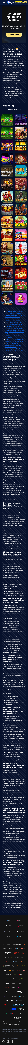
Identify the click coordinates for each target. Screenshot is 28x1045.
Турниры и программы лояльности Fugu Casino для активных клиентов (13, 345)
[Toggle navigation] (4, 2)
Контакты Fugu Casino (14, 1024)
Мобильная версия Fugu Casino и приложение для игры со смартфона (14, 335)
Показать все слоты (14, 109)
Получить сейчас (14, 35)
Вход (25, 2)
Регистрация (18, 2)
